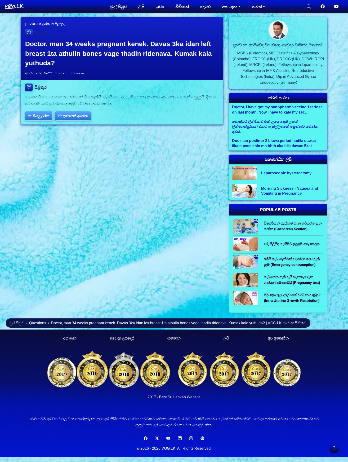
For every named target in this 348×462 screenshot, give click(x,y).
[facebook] (323, 6)
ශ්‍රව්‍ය (160, 6)
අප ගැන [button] (229, 6)
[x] (157, 439)
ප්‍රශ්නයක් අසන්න (75, 116)
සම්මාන (174, 338)
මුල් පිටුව (118, 6)
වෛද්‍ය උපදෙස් (122, 338)
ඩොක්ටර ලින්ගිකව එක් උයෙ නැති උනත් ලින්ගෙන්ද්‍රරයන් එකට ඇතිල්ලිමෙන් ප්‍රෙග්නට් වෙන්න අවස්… (275, 126)
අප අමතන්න (278, 338)
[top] (334, 448)
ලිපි (141, 6)
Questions (37, 323)
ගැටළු (205, 6)
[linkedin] (180, 439)
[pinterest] (202, 439)
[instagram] (191, 439)
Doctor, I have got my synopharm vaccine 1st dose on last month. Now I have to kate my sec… (277, 109)
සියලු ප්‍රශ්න (41, 116)
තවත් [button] (257, 6)
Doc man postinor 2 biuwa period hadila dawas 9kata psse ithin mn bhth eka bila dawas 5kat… (274, 143)
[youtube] (336, 6)
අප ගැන (69, 338)
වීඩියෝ (182, 6)
